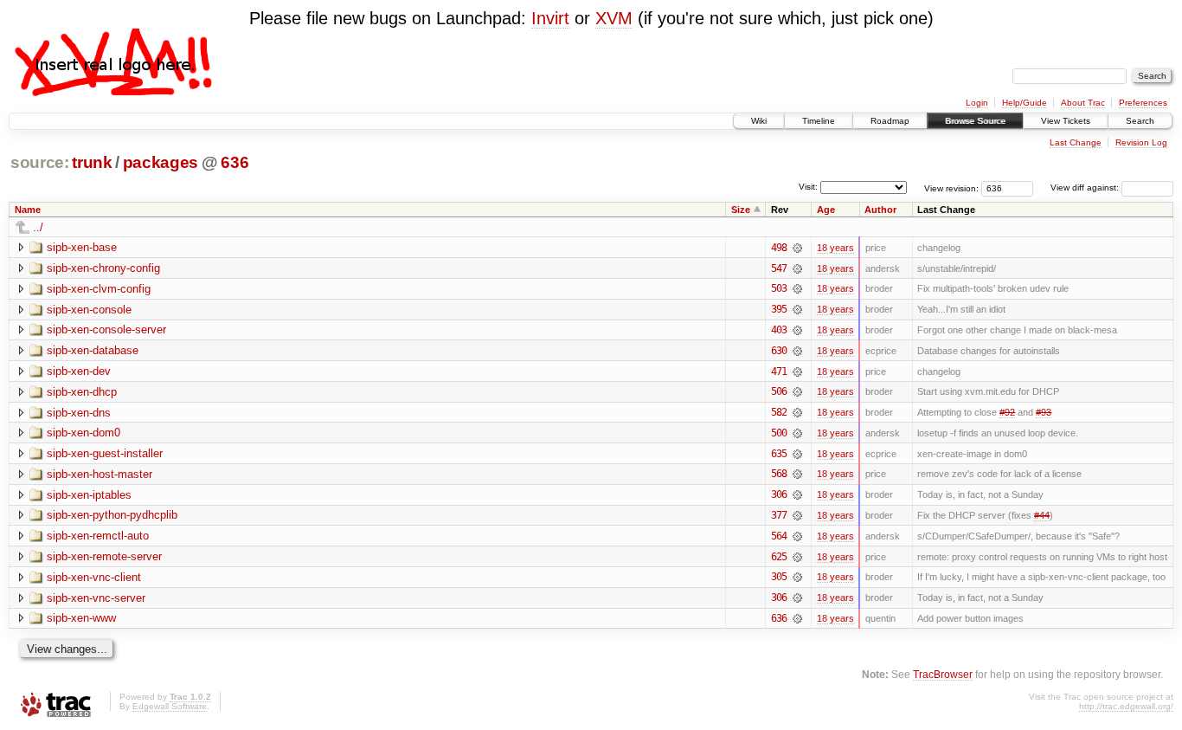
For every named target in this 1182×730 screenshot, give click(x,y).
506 (779, 391)
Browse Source (975, 121)
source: (39, 162)
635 (779, 454)
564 (779, 536)
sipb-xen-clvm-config (99, 288)
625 (779, 557)
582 (779, 412)
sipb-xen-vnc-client (94, 577)
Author (880, 209)
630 (779, 351)
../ (38, 227)
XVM (614, 18)
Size (740, 209)
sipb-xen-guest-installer (105, 453)
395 (779, 309)
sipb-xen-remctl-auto (98, 535)
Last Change (1076, 142)
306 (779, 494)
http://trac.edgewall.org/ (1126, 706)
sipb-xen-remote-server (104, 556)
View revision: (951, 187)
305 (779, 577)
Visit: (808, 186)
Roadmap (889, 121)
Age (826, 209)
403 (779, 330)
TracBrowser (943, 674)
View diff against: (1085, 187)
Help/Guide (1024, 102)
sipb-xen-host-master (99, 474)
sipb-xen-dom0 (83, 432)
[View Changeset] (797, 248)
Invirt (550, 18)
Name (28, 209)
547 (779, 268)
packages (160, 162)
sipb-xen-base (82, 247)
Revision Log (1141, 142)
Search (1140, 121)
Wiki (759, 121)
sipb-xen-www (81, 617)
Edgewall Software (169, 706)
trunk (92, 162)
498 (779, 248)
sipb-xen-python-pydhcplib (112, 514)
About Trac (1083, 102)
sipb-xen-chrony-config (103, 268)
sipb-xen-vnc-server (96, 597)
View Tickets (1065, 121)
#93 (1043, 412)
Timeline (818, 121)
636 (234, 162)
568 (779, 474)
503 (779, 288)
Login (977, 102)
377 (779, 515)
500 (779, 433)
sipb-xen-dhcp (82, 391)
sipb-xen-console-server (106, 329)
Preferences (1143, 102)
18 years (835, 247)
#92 (1007, 412)
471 (779, 371)
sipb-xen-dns (79, 412)
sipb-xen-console (89, 309)
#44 (1042, 515)
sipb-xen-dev (79, 371)
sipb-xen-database (92, 350)
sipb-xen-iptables (89, 494)
